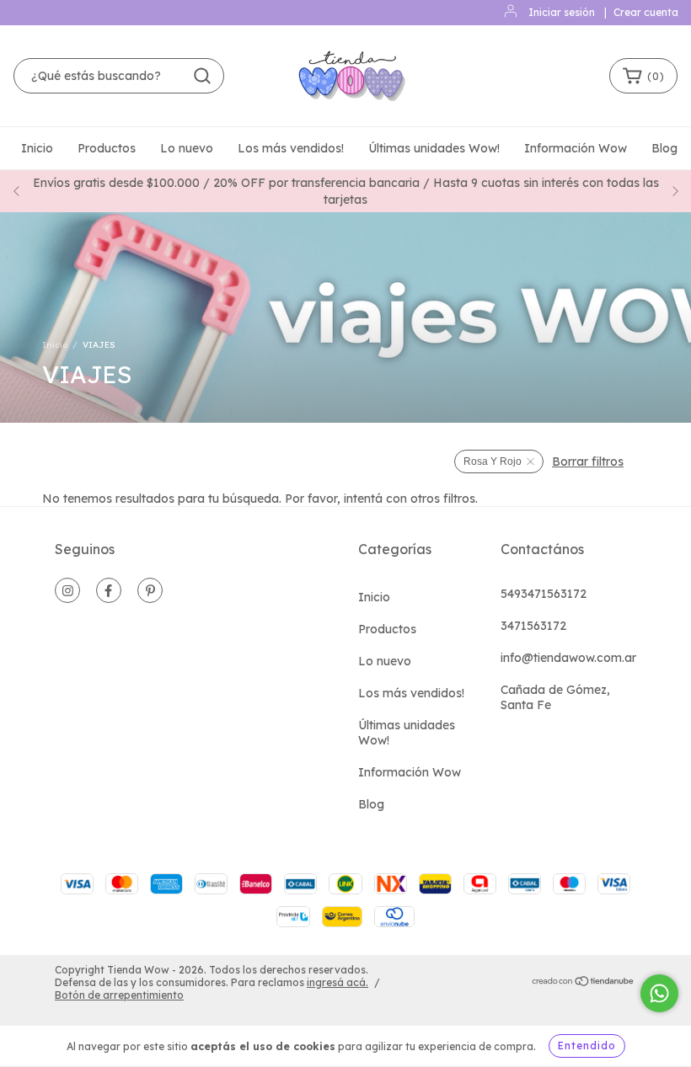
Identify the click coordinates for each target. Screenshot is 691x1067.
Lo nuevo (186, 148)
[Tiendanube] (583, 983)
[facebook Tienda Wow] (108, 590)
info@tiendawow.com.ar (568, 657)
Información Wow (575, 148)
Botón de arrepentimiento (119, 995)
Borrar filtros (588, 461)
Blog (664, 148)
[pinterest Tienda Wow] (150, 590)
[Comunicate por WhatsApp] (659, 993)
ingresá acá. (337, 982)
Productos (107, 148)
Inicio (37, 148)
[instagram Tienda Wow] (67, 590)
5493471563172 (544, 593)
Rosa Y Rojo (492, 461)
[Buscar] (202, 76)
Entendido (587, 1045)
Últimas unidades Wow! (434, 148)
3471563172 (533, 625)
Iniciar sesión (561, 12)
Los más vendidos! (291, 148)
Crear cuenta (645, 12)
